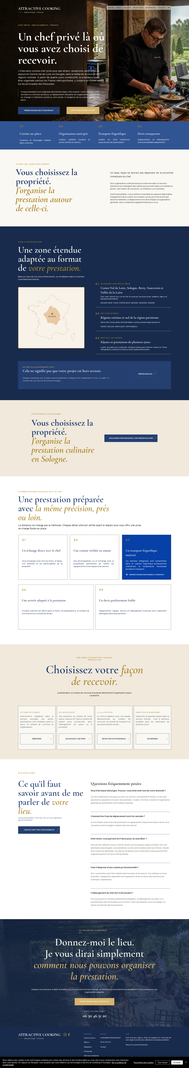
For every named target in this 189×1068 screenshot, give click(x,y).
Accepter (177, 1062)
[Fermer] (185, 1062)
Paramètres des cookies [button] (143, 1062)
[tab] (130, 850)
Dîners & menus (89, 1038)
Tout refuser (163, 1062)
